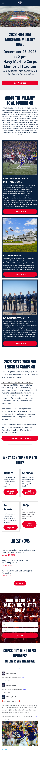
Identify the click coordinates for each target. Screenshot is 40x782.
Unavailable (11, 492)
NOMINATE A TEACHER (20, 438)
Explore (10, 527)
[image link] (20, 3)
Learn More (20, 211)
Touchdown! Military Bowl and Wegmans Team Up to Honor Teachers (19, 551)
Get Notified (20, 83)
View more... (5, 749)
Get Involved (29, 492)
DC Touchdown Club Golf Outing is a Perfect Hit (17, 572)
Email (5, 630)
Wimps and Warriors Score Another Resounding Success (16, 561)
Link (22, 677)
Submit (20, 635)
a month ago (6, 680)
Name (5, 624)
